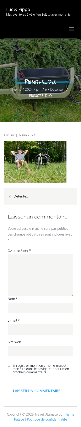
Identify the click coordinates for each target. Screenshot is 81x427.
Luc (12, 135)
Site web (14, 342)
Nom (13, 299)
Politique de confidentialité (47, 419)
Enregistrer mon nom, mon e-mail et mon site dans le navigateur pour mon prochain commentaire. (40, 369)
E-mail (14, 320)
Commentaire (19, 250)
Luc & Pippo (18, 9)
